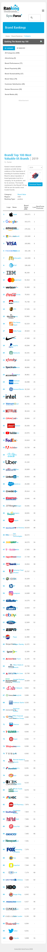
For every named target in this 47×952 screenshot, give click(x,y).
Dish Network (17, 688)
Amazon (16, 229)
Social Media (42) (11, 94)
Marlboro (16, 302)
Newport (16, 841)
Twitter (15, 931)
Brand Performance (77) (13, 63)
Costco (15, 498)
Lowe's (15, 608)
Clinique (16, 909)
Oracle (15, 418)
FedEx (15, 440)
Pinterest (16, 923)
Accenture (16, 375)
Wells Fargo (17, 331)
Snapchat (16, 865)
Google (15, 222)
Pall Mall (16, 819)
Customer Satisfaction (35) (15, 84)
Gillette (15, 600)
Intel (14, 396)
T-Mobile (16, 549)
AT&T (15, 265)
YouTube (16, 433)
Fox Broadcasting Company (17, 849)
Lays (14, 775)
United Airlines (18, 880)
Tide (14, 858)
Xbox (15, 579)
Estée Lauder (17, 916)
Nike (14, 338)
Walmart (16, 404)
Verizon (15, 287)
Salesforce (16, 484)
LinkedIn (16, 477)
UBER (15, 462)
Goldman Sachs (18, 702)
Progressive (17, 902)
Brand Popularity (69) (13, 68)
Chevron (16, 724)
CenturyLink (17, 695)
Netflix (15, 411)
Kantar (9, 162)
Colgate (15, 520)
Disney (15, 316)
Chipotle (16, 938)
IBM (14, 273)
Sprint (15, 651)
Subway (15, 542)
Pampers (16, 513)
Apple (15, 214)
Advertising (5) (10, 58)
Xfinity (15, 360)
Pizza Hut (16, 826)
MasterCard (17, 280)
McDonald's (17, 258)
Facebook (16, 251)
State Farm (17, 659)
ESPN (15, 630)
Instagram (16, 593)
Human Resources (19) (13, 89)
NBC (14, 797)
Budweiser (16, 426)
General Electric (18, 389)
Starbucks (16, 353)
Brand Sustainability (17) (14, 74)
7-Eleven (16, 732)
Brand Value (22, 194)
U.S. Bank (16, 564)
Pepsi (15, 637)
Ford (14, 622)
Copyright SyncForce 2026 (23, 949)
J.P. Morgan (17, 506)
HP (14, 586)
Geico (15, 834)
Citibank (16, 469)
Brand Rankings (17, 36)
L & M (15, 872)
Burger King (17, 894)
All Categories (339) (12, 53)
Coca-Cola (16, 294)
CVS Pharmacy (18, 804)
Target (15, 739)
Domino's (16, 768)
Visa (14, 243)
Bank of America (18, 528)
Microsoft (16, 236)
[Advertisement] (23, 125)
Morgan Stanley (18, 644)
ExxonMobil (17, 557)
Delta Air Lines (18, 673)
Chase (15, 491)
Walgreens (16, 746)
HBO (14, 887)
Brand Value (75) (11, 79)
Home (8, 36)
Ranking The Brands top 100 (16, 42)
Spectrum (16, 367)
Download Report (35, 184)
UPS (14, 309)
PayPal (15, 345)
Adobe (15, 447)
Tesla (15, 753)
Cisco (15, 455)
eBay (15, 615)
